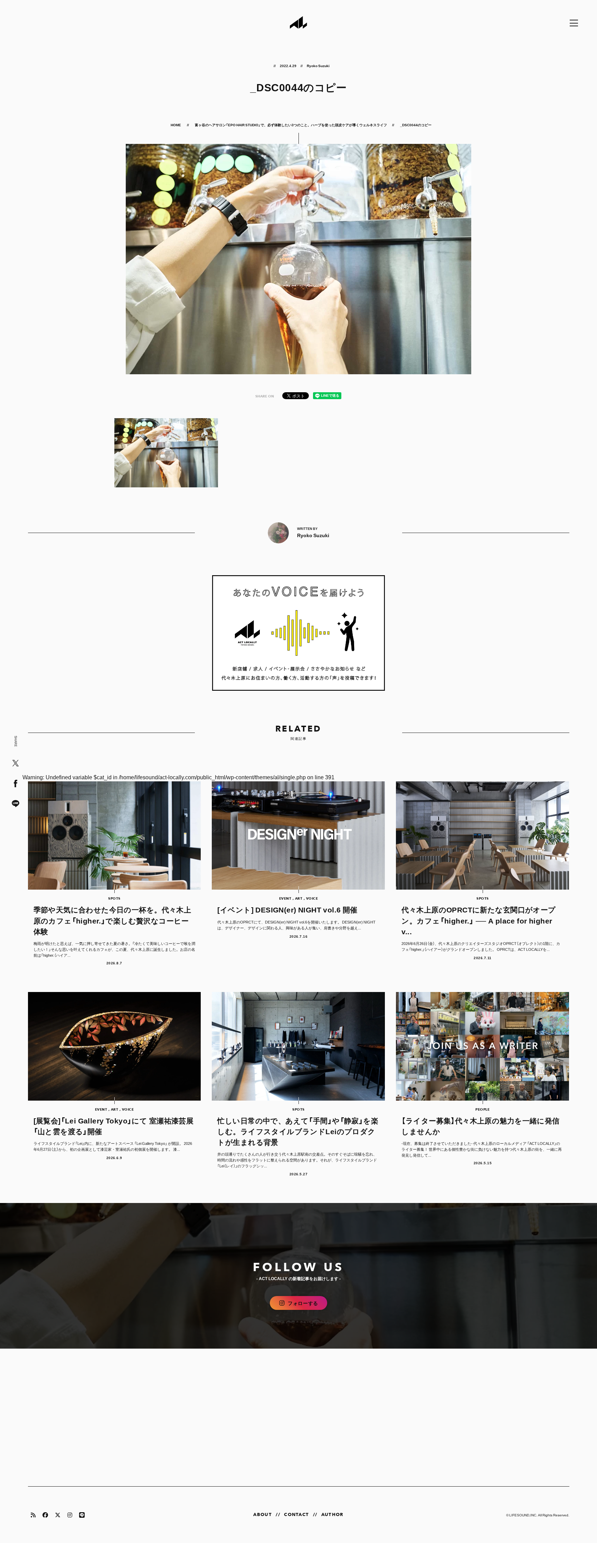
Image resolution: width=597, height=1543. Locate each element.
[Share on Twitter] (15, 763)
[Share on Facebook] (15, 784)
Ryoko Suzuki (318, 65)
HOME (176, 124)
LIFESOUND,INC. (523, 1514)
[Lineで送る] (15, 804)
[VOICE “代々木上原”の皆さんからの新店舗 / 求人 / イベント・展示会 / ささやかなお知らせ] (298, 633)
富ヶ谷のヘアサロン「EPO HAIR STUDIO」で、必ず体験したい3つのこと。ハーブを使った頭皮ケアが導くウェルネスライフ (291, 124)
